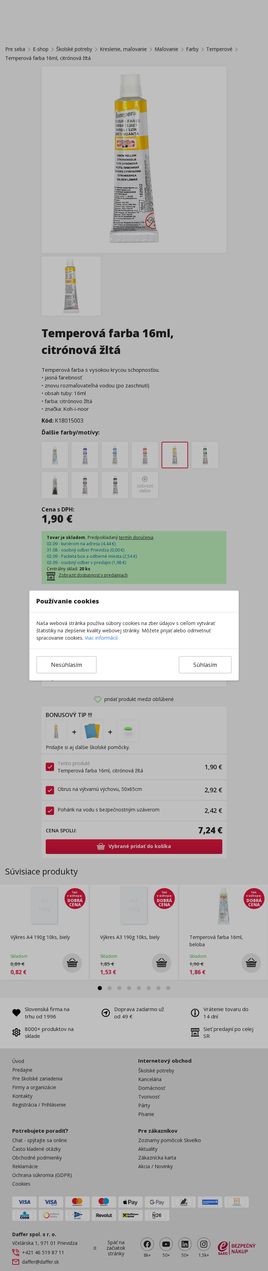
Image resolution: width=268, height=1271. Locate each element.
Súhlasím (205, 665)
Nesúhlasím (66, 665)
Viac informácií (101, 637)
